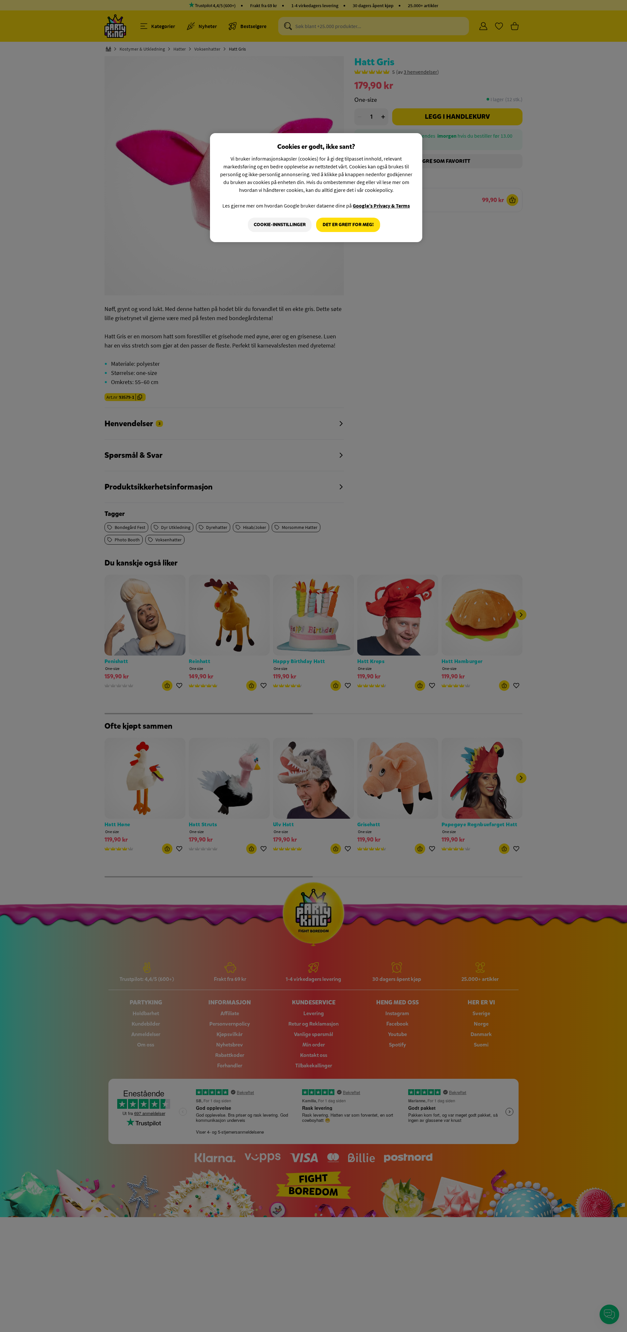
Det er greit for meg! (348, 225)
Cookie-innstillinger (280, 225)
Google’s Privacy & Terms (381, 205)
